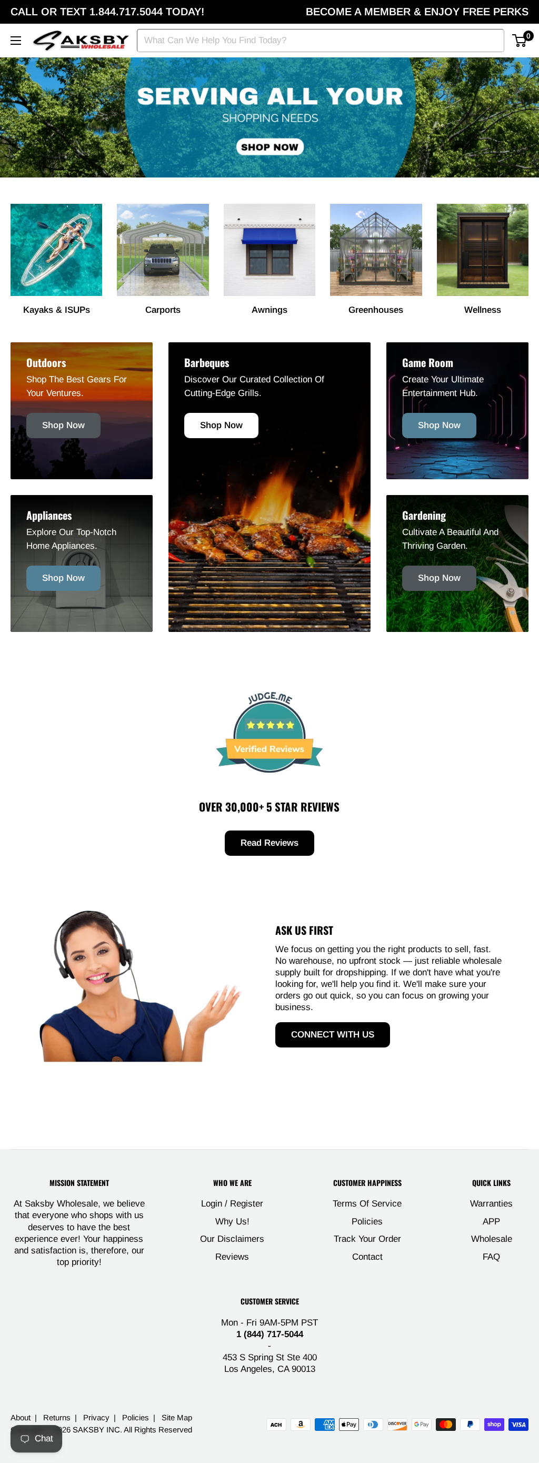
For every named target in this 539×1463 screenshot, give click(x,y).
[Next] (528, 249)
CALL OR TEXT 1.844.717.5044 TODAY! (107, 11)
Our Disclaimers (232, 1239)
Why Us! (232, 1222)
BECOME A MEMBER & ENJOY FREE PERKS (417, 11)
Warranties (491, 1204)
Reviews (232, 1257)
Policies (367, 1222)
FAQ (491, 1257)
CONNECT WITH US (332, 1035)
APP (491, 1222)
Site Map (177, 1417)
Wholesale (491, 1239)
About (21, 1417)
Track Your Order (367, 1239)
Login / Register (232, 1204)
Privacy (96, 1417)
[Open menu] (16, 40)
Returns (57, 1417)
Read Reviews (269, 843)
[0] (519, 40)
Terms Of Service (367, 1204)
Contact (367, 1257)
